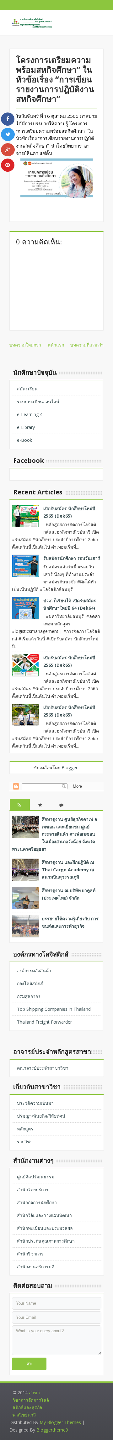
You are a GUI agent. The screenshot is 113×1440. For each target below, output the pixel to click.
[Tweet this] (8, 134)
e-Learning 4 (29, 414)
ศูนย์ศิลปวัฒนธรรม (35, 1177)
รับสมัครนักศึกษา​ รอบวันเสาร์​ (71, 558)
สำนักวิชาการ (30, 1254)
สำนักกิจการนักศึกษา (37, 1202)
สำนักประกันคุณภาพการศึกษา (46, 1241)
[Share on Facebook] (7, 119)
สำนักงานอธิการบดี (35, 1267)
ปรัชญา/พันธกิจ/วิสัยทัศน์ (41, 1116)
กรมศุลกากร (28, 996)
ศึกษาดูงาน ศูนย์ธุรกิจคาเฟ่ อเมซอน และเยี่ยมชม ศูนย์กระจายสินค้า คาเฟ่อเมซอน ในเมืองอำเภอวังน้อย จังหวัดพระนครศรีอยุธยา (54, 834)
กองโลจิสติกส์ (30, 983)
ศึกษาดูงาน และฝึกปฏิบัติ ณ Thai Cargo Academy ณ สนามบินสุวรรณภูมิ (68, 869)
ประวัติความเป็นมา (35, 1103)
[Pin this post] (7, 165)
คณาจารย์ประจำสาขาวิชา (42, 1068)
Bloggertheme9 (52, 1430)
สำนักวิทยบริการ (33, 1189)
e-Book (24, 440)
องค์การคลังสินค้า (34, 970)
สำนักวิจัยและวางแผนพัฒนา (44, 1215)
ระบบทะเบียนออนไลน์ (38, 401)
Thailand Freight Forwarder (44, 1022)
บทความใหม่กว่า (25, 345)
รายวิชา (25, 1142)
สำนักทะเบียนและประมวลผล (45, 1228)
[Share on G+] (8, 149)
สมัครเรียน (27, 389)
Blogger (70, 767)
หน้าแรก (56, 345)
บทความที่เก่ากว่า (87, 345)
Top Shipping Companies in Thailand (54, 1009)
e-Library (26, 427)
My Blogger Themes (60, 1422)
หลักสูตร (25, 1129)
